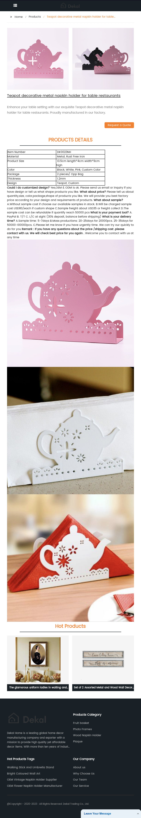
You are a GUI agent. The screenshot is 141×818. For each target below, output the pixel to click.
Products (35, 17)
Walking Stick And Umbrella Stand (30, 767)
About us (79, 767)
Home (19, 17)
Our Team (80, 779)
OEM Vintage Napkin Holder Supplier (32, 780)
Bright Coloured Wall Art (23, 774)
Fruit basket (81, 723)
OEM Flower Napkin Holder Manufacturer (34, 786)
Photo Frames (82, 729)
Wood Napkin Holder (87, 735)
